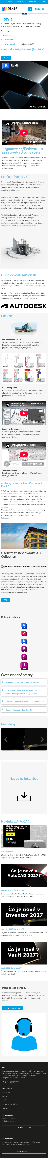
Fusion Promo (7, 851)
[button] (24, 682)
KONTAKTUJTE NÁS (24, 1128)
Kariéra (44, 2)
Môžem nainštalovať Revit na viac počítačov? (25, 702)
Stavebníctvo (6, 35)
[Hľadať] (30, 9)
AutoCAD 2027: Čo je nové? (12, 890)
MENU (37, 9)
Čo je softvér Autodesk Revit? (19, 710)
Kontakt (20, 2)
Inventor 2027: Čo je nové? (12, 929)
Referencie (32, 2)
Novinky (9, 2)
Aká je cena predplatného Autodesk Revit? (24, 682)
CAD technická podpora (13, 44)
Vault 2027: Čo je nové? (11, 968)
